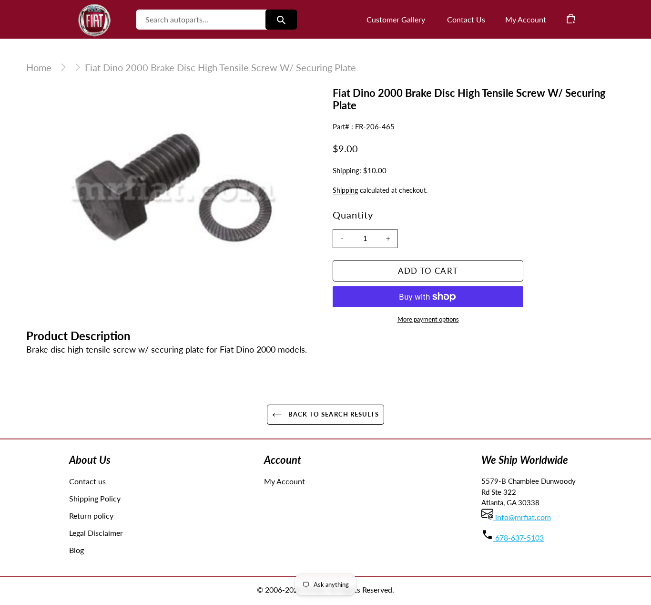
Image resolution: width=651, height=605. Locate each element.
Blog (76, 549)
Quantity (353, 214)
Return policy (91, 515)
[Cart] (571, 18)
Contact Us (466, 19)
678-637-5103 (518, 537)
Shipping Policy (95, 498)
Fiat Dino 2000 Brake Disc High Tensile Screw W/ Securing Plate (220, 67)
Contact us (87, 481)
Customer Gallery (395, 19)
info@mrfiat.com (522, 517)
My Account (284, 481)
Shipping (345, 190)
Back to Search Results (332, 414)
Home (38, 67)
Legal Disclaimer (96, 532)
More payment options (428, 319)
